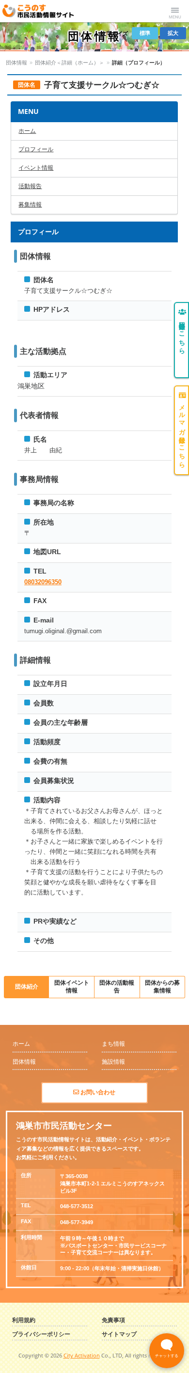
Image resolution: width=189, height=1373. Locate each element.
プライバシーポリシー (41, 1334)
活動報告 (30, 186)
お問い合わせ (97, 1092)
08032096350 (43, 582)
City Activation (81, 1355)
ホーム (27, 131)
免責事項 (113, 1320)
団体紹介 (26, 986)
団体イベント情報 (71, 986)
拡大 (173, 33)
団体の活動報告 (116, 986)
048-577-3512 (76, 1206)
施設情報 (113, 1061)
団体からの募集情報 (162, 986)
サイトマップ (119, 1334)
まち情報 (113, 1043)
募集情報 (30, 204)
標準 (145, 33)
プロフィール (35, 149)
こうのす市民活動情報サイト (42, 11)
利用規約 (23, 1320)
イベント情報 (35, 167)
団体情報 (16, 62)
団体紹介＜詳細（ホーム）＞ (69, 62)
